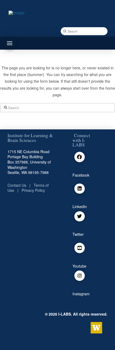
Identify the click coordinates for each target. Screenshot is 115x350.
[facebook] (79, 157)
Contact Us (16, 185)
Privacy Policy (33, 190)
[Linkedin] (79, 189)
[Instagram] (79, 276)
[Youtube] (79, 248)
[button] (9, 43)
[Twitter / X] (79, 216)
